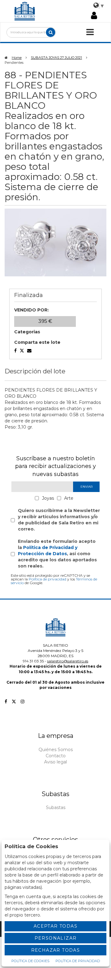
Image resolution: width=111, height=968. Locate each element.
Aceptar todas (55, 926)
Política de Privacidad (78, 961)
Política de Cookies (30, 961)
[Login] (94, 16)
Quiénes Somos (56, 749)
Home (17, 57)
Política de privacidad (47, 579)
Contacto (56, 756)
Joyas (48, 498)
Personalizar (56, 938)
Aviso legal (55, 762)
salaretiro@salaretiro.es (67, 661)
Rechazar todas (55, 950)
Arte (68, 498)
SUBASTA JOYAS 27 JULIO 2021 (56, 57)
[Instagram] (22, 701)
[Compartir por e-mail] (15, 350)
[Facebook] (6, 701)
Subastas (55, 807)
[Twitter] (14, 701)
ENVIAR (86, 487)
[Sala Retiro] (24, 11)
